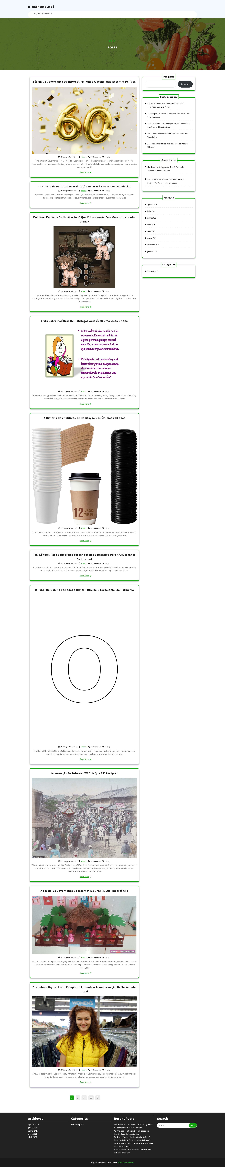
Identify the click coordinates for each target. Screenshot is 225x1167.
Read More (84, 172)
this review (151, 179)
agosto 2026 (152, 204)
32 (92, 1097)
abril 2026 (151, 231)
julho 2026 (151, 211)
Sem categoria (153, 271)
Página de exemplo (43, 13)
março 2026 (151, 238)
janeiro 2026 (152, 251)
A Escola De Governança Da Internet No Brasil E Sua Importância (84, 891)
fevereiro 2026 (153, 244)
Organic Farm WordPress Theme (112, 1162)
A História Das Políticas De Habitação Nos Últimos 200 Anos (84, 418)
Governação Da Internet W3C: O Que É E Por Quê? (84, 773)
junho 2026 (151, 218)
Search (192, 1125)
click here (151, 167)
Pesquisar (168, 76)
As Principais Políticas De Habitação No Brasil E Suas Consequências (84, 186)
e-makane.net (41, 6)
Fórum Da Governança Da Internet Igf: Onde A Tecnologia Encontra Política (84, 81)
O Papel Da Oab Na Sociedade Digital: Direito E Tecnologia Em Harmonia (84, 590)
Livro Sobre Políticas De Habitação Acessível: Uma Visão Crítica (84, 321)
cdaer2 (83, 157)
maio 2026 (151, 224)
